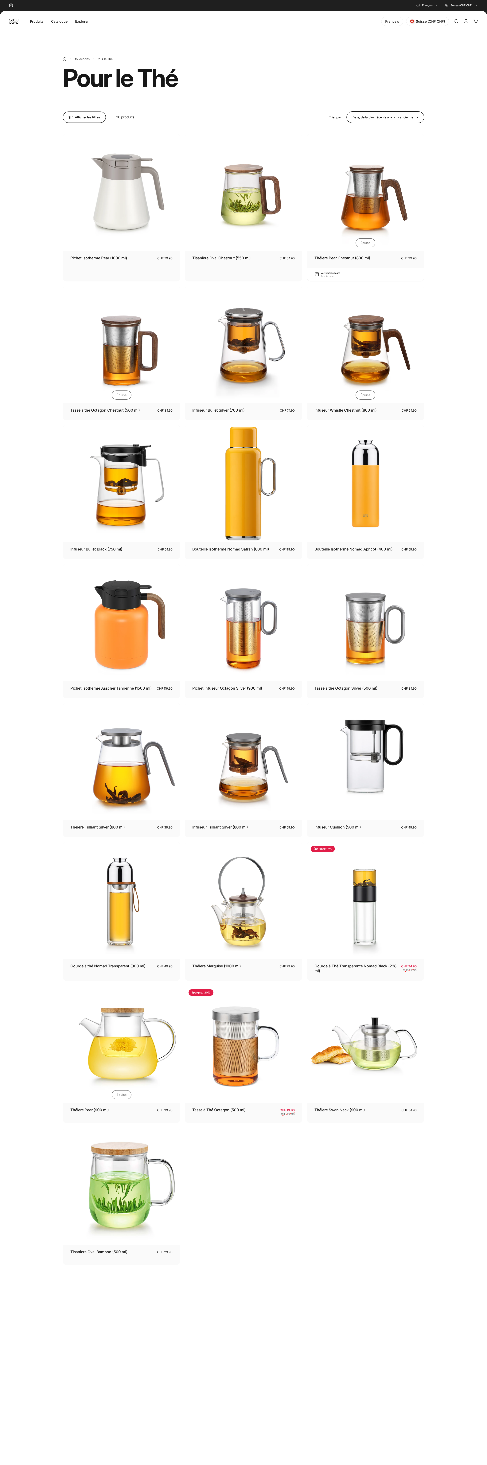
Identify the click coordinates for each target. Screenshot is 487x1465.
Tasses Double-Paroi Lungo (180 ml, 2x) (227, 1394)
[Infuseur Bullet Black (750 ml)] (121, 483)
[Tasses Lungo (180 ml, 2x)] (365, 1328)
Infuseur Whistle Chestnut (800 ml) (345, 410)
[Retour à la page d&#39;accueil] (65, 59)
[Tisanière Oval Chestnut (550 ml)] (243, 192)
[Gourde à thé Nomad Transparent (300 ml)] (121, 900)
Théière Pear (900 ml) (89, 1110)
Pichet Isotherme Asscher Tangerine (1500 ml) (111, 688)
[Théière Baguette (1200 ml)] (365, 1186)
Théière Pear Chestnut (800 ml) (342, 258)
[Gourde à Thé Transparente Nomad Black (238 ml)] (365, 900)
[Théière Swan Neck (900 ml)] (365, 1044)
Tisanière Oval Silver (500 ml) (218, 1252)
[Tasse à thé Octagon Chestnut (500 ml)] (121, 344)
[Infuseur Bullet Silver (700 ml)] (243, 344)
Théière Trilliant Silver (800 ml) (97, 827)
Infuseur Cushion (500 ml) (337, 827)
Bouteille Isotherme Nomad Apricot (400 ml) (353, 549)
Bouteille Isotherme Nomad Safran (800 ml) (230, 549)
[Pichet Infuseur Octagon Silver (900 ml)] (243, 622)
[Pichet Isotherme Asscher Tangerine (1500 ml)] (121, 622)
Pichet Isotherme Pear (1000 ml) (98, 258)
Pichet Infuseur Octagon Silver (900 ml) (227, 688)
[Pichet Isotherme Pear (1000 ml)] (121, 192)
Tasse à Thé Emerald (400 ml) (96, 1394)
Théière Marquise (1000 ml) (216, 966)
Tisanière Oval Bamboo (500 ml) (98, 1252)
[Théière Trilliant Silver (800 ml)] (121, 761)
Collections (82, 59)
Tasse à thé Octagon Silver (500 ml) (345, 688)
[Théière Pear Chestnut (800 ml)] (365, 192)
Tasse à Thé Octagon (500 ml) (219, 1110)
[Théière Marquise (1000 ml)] (243, 900)
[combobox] (427, 5)
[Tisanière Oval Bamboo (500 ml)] (121, 1186)
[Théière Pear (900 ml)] (121, 1044)
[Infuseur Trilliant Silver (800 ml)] (243, 761)
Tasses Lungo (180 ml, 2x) (337, 1394)
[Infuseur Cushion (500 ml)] (365, 761)
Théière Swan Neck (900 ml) (339, 1110)
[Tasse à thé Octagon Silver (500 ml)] (365, 622)
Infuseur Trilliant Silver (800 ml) (220, 827)
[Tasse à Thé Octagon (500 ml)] (243, 1044)
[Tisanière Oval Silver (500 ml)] (243, 1186)
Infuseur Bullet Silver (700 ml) (218, 410)
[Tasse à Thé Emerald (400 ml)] (121, 1328)
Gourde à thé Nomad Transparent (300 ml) (108, 966)
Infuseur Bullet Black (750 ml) (96, 549)
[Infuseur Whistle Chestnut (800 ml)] (365, 344)
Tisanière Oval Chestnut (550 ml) (221, 258)
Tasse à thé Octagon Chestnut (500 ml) (105, 410)
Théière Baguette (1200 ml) (338, 1252)
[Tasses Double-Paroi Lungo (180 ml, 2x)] (243, 1328)
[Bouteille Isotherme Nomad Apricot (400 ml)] (365, 483)
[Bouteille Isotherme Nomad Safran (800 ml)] (243, 483)
